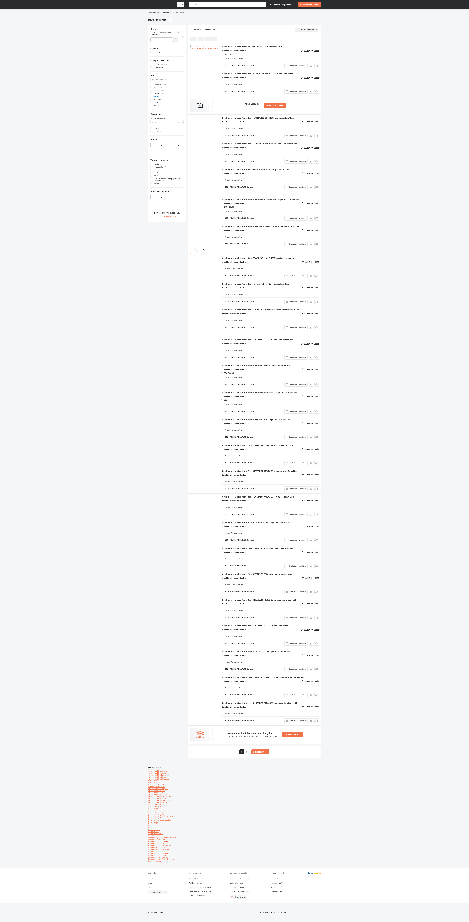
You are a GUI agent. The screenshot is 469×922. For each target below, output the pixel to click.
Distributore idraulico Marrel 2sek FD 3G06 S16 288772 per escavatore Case (256, 523)
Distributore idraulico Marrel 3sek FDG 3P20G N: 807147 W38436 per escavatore (258, 258)
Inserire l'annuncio (275, 105)
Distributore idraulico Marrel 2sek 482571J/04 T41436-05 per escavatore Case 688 (258, 600)
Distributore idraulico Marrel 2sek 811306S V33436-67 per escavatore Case (255, 652)
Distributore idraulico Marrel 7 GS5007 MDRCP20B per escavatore (251, 47)
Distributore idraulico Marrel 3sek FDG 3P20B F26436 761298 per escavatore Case (259, 392)
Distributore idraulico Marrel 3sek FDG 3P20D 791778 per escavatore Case (255, 365)
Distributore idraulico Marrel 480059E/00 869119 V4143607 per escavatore (255, 169)
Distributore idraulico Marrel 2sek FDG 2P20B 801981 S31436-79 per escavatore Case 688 (262, 677)
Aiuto (150, 883)
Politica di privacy (195, 883)
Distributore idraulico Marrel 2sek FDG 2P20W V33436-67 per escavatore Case (257, 445)
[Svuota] (183, 37)
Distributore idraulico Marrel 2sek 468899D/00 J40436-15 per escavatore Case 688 (259, 471)
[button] (311, 65)
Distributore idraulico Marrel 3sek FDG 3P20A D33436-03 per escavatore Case (257, 340)
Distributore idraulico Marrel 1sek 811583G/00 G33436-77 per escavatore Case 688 (259, 703)
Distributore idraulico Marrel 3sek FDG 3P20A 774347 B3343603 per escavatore (257, 497)
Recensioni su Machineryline (200, 891)
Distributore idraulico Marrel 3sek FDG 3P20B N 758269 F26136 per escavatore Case (260, 199)
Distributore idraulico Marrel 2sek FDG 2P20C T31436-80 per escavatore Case (257, 548)
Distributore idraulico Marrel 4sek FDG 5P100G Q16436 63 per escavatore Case (257, 118)
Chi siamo (152, 879)
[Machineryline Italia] (161, 5)
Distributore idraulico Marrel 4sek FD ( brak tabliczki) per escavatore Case (255, 284)
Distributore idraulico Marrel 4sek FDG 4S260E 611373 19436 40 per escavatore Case (260, 226)
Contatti (151, 887)
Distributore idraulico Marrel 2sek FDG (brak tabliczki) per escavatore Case (255, 419)
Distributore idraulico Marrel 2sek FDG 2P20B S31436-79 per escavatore (254, 626)
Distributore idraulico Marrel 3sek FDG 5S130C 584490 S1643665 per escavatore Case (261, 310)
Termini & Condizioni (197, 879)
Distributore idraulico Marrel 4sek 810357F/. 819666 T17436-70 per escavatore (257, 74)
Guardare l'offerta (292, 735)
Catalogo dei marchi (197, 895)
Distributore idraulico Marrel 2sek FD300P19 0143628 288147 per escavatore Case (259, 144)
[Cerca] (191, 4)
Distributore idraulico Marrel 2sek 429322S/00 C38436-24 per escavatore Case (257, 574)
